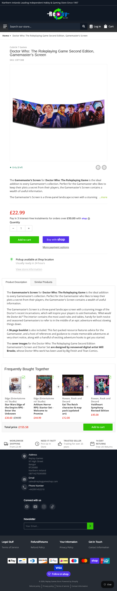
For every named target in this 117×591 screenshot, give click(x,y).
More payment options (56, 247)
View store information (29, 269)
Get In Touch (95, 542)
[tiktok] (52, 507)
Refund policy (34, 586)
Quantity (15, 222)
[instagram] (44, 507)
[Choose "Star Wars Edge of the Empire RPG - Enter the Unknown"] (23, 377)
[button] (5, 26)
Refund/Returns (39, 542)
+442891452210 (36, 489)
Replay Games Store (53, 581)
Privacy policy (48, 586)
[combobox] (47, 26)
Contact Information (99, 547)
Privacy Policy (66, 547)
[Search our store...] (83, 26)
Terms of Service (10, 547)
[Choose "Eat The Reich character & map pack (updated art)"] (80, 377)
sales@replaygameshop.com (43, 481)
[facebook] (27, 507)
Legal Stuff (7, 542)
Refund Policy (38, 547)
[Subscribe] (90, 525)
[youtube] (35, 507)
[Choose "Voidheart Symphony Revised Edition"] (109, 377)
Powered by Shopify (70, 581)
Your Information (68, 542)
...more (103, 197)
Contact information (80, 586)
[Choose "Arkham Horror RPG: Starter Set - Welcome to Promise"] (52, 377)
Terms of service (62, 586)
